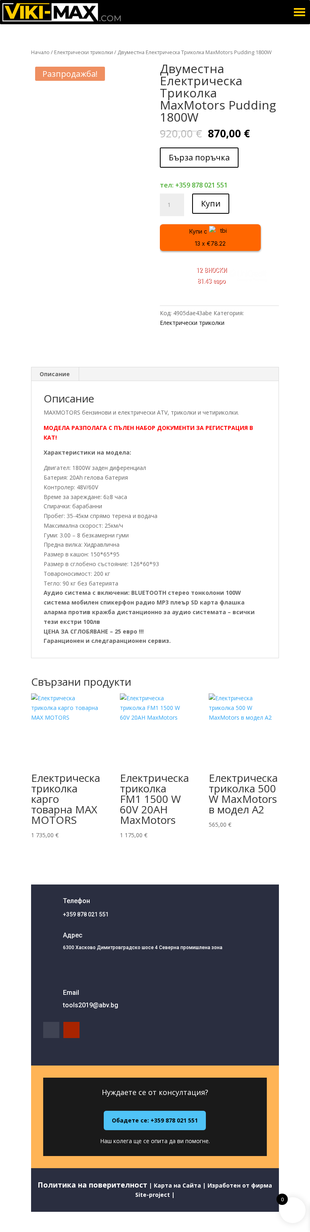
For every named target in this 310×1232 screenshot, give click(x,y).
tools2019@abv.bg (90, 1005)
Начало (40, 52)
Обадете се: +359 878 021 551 (155, 1120)
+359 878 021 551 (86, 914)
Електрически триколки (83, 52)
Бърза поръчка (199, 157)
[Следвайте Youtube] (71, 1030)
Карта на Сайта (177, 1185)
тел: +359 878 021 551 (194, 185)
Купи (210, 203)
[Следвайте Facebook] (51, 1030)
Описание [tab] (55, 374)
